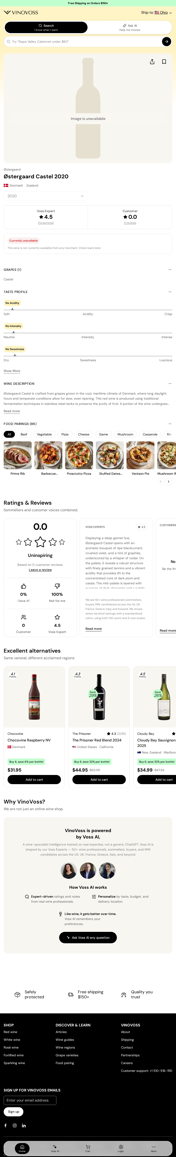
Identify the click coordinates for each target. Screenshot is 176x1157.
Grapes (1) (12, 270)
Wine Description (19, 384)
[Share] (152, 61)
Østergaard (12, 169)
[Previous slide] (160, 481)
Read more (12, 411)
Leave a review (40, 570)
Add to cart (34, 779)
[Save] (164, 61)
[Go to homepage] (21, 12)
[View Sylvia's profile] (107, 870)
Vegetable (44, 434)
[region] (88, 434)
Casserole (150, 434)
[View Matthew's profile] (88, 870)
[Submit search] (166, 41)
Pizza (65, 434)
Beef (24, 434)
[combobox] (46, 196)
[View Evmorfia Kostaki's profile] (68, 870)
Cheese (83, 434)
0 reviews (130, 223)
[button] (88, 42)
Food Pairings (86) (20, 424)
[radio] (46, 27)
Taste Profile (16, 292)
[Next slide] (168, 481)
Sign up (13, 1112)
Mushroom (125, 434)
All (9, 434)
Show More (12, 371)
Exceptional (46, 223)
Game (103, 434)
